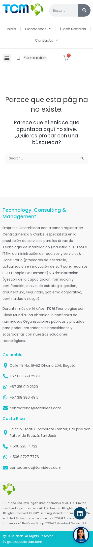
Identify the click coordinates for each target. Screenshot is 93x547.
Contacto (44, 40)
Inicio (11, 28)
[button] (7, 58)
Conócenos (36, 28)
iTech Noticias (73, 28)
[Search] (84, 10)
